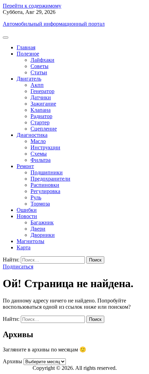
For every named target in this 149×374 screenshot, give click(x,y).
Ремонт (25, 166)
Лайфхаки (42, 60)
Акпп (37, 85)
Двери (37, 229)
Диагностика (32, 135)
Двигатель (29, 79)
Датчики (40, 97)
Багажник (42, 222)
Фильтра (40, 160)
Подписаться (18, 266)
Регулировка (45, 191)
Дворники (42, 235)
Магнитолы (30, 241)
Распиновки (44, 185)
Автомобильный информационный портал (54, 24)
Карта (23, 247)
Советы (39, 66)
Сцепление (43, 129)
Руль (35, 197)
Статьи (38, 72)
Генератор (42, 91)
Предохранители (50, 179)
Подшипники (46, 172)
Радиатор (41, 116)
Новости (27, 216)
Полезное (28, 54)
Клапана (40, 110)
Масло (38, 141)
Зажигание (43, 104)
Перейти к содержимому (32, 6)
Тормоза (40, 204)
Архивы (12, 361)
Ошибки (27, 210)
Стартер (40, 122)
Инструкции (45, 147)
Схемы (38, 154)
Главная (26, 47)
